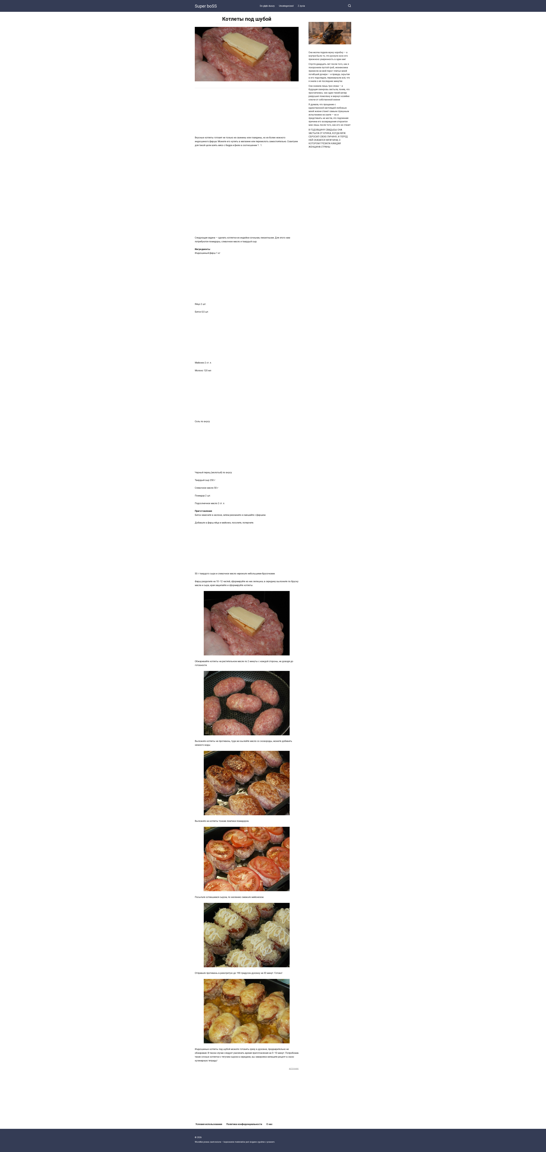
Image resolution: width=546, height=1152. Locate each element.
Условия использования (209, 1124)
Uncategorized (286, 6)
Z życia (301, 6)
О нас (269, 1124)
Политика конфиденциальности (244, 1124)
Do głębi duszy (267, 6)
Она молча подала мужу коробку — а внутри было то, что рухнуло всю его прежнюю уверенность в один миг (328, 56)
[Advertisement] (247, 112)
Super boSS (206, 6)
